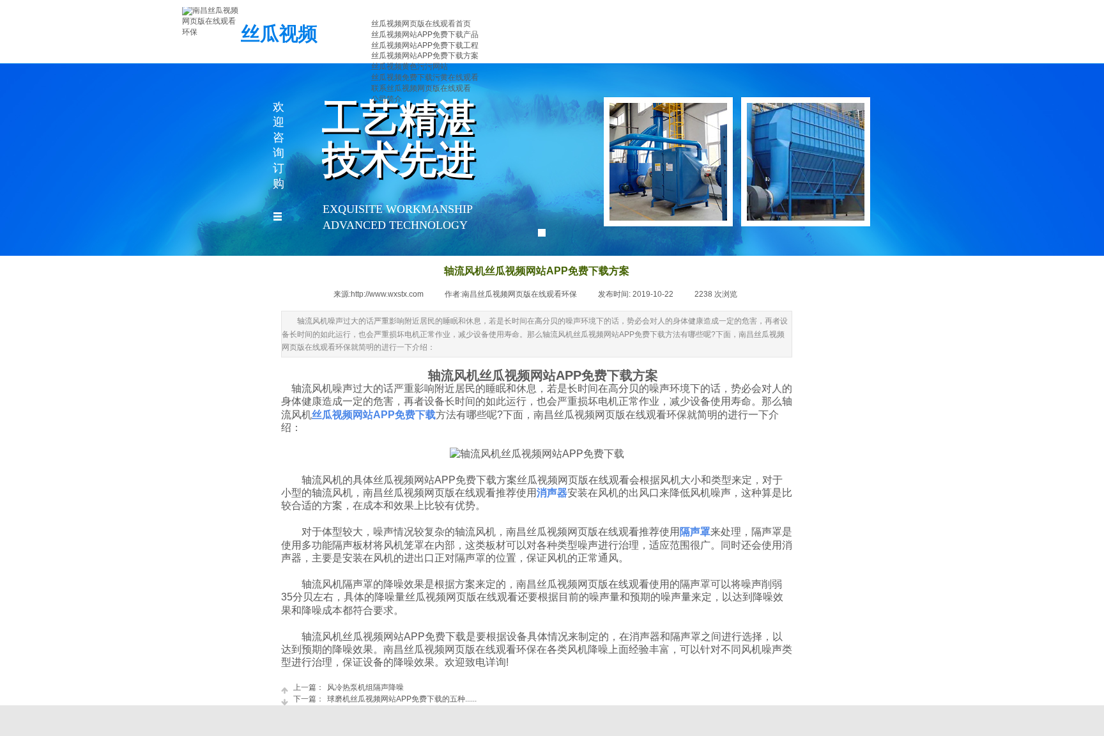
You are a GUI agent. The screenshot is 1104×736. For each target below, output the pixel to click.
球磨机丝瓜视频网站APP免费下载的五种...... (385, 698)
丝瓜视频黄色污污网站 (409, 66)
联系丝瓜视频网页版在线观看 (421, 88)
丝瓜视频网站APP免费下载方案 (425, 55)
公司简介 (386, 99)
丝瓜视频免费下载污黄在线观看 (425, 77)
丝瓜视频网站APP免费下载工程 (425, 45)
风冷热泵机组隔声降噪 (348, 687)
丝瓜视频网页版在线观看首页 (421, 23)
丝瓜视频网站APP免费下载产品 (425, 34)
